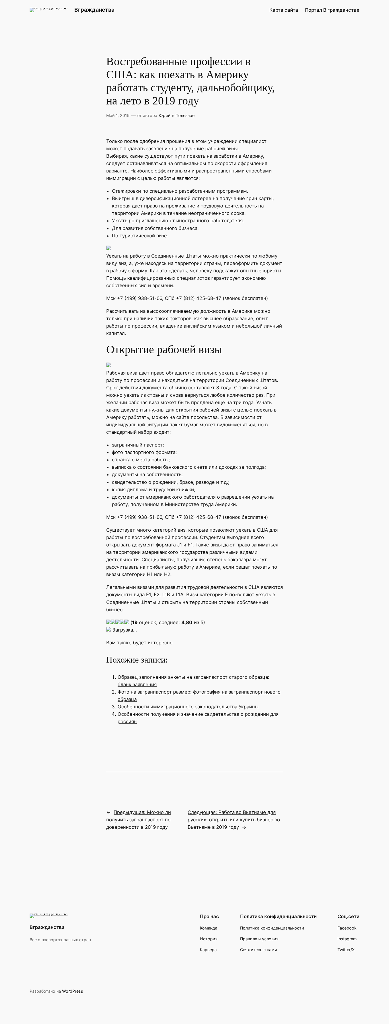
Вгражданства (94, 9)
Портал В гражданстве (332, 10)
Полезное (185, 115)
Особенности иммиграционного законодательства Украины (188, 707)
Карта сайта (283, 10)
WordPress (72, 991)
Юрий (165, 115)
